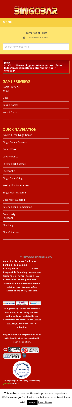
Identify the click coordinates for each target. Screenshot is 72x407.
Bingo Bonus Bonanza (15, 142)
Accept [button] (32, 402)
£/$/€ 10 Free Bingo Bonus (17, 135)
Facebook (8, 217)
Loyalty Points (10, 156)
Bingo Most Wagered (14, 192)
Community (9, 214)
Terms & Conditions (25, 261)
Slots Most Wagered (14, 199)
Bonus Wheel (10, 149)
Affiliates (31, 279)
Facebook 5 (9, 171)
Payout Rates (25, 276)
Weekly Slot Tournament (16, 185)
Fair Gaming (20, 264)
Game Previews (11, 86)
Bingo (6, 90)
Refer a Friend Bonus (14, 163)
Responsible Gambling (15, 272)
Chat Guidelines (11, 232)
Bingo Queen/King (12, 178)
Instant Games (11, 112)
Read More (45, 402)
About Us (8, 261)
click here (32, 290)
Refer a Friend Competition (17, 207)
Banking (7, 264)
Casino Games (10, 105)
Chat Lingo (8, 225)
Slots (5, 97)
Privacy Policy (10, 268)
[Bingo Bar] (36, 10)
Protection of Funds (13, 279)
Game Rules (9, 276)
